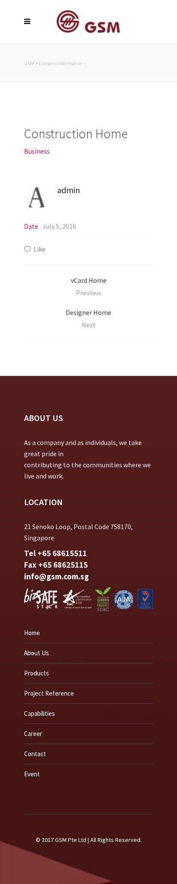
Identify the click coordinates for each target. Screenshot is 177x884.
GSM (29, 63)
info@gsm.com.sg (56, 576)
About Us (36, 653)
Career (33, 734)
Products (36, 673)
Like (40, 249)
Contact (35, 754)
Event (32, 774)
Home (32, 633)
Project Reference (49, 693)
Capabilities (39, 713)
